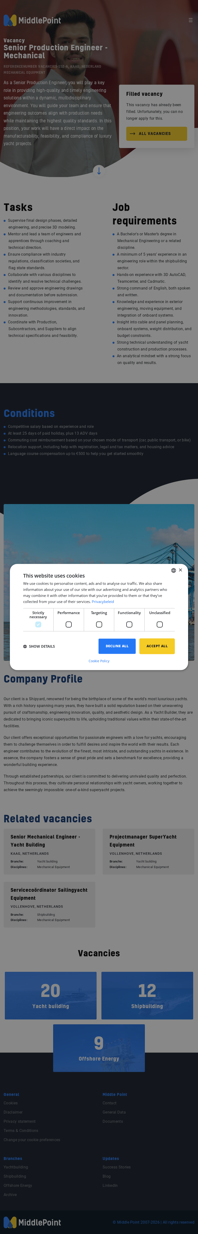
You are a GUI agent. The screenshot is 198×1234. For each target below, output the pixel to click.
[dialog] (99, 617)
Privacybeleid (103, 601)
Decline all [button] (117, 646)
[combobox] (173, 570)
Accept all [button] (157, 646)
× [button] (180, 570)
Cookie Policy (99, 661)
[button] (39, 646)
